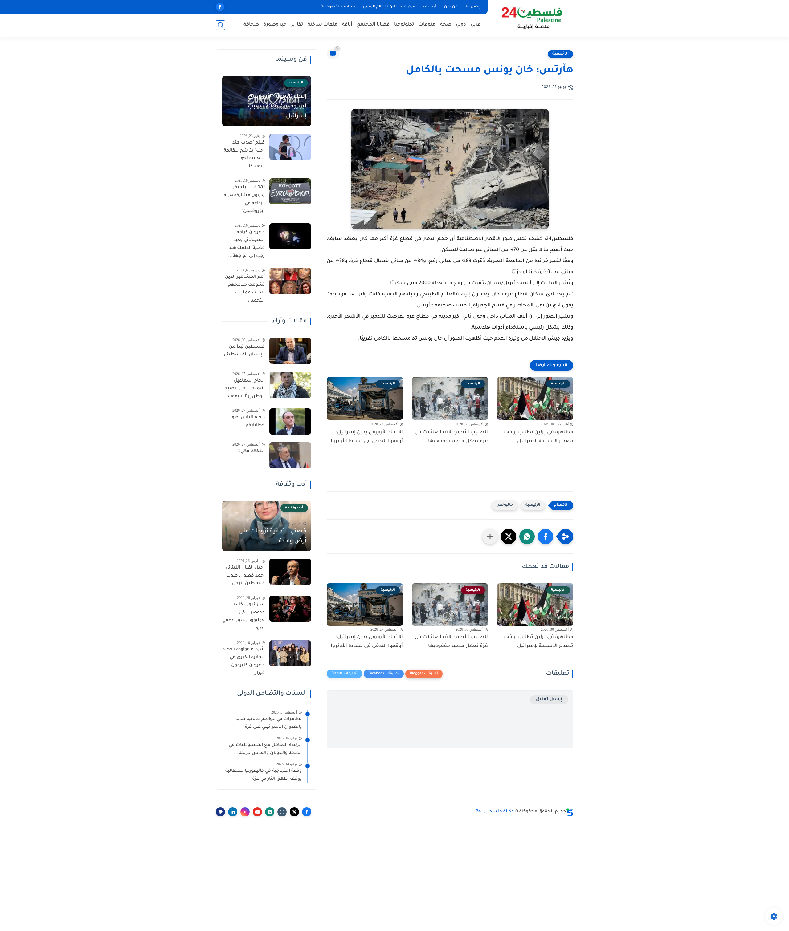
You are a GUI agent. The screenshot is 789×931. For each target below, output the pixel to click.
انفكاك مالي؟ (251, 451)
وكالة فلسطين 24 (495, 811)
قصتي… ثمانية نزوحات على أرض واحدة (272, 536)
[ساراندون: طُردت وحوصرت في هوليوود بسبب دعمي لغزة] (290, 609)
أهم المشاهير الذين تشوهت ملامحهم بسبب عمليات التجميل (245, 289)
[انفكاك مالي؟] (290, 455)
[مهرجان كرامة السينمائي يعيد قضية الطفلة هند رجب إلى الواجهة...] (290, 236)
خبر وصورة (275, 24)
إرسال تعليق (549, 699)
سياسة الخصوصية (338, 7)
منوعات (427, 24)
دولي (461, 24)
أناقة (347, 24)
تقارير (297, 24)
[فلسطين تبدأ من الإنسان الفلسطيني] (290, 351)
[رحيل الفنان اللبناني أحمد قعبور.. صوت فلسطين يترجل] (290, 572)
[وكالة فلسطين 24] (531, 18)
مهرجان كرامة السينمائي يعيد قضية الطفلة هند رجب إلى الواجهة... (246, 244)
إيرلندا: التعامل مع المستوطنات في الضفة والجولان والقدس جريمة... (265, 749)
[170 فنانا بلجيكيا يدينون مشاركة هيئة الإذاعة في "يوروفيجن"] (290, 191)
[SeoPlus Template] (569, 812)
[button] (545, 536)
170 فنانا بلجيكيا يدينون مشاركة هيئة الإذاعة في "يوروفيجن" (244, 199)
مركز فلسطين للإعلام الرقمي (389, 7)
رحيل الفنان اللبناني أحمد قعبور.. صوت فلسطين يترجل (245, 575)
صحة (445, 24)
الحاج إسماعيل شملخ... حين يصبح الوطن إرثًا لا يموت (244, 388)
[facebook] (220, 7)
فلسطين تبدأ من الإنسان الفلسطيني (244, 351)
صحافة (251, 24)
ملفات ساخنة (322, 24)
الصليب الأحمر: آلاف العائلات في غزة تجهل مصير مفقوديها (451, 437)
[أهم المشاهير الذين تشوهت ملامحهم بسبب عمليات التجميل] (290, 281)
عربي (476, 24)
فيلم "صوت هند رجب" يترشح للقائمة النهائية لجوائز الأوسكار (244, 154)
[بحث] (220, 25)
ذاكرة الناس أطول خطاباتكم (246, 421)
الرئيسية (560, 54)
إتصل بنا (473, 7)
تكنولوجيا (404, 24)
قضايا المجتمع (373, 24)
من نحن (451, 7)
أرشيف (429, 7)
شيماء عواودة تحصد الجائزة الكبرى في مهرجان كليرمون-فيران (244, 661)
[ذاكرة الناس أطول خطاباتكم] (290, 421)
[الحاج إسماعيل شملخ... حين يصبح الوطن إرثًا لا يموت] (290, 385)
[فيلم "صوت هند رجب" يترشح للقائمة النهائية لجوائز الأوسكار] (290, 147)
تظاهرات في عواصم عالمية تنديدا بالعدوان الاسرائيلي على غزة (268, 723)
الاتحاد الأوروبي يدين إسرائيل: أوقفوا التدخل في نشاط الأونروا (367, 437)
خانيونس (505, 505)
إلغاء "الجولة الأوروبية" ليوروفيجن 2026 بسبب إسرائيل (277, 106)
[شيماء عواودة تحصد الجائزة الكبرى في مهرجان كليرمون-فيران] (290, 653)
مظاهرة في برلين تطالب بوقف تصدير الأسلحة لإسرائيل (538, 437)
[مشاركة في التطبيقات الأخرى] (490, 536)
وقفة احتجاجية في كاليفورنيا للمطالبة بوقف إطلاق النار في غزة (263, 775)
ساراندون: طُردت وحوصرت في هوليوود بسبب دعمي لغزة (243, 616)
